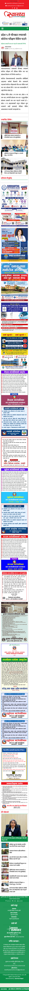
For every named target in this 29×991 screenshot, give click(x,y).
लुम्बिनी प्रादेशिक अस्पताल (10, 952)
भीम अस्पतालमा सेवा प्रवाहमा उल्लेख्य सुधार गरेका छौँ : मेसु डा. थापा (14, 839)
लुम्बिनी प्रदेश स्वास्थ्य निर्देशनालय (18, 951)
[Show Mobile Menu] (2, 28)
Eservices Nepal (19, 978)
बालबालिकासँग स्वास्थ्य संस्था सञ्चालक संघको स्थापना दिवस (18, 877)
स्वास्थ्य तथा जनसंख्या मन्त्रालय (13, 945)
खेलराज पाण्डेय (21, 954)
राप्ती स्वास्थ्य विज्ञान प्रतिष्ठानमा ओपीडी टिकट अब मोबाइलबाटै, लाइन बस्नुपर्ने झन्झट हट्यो (13, 173)
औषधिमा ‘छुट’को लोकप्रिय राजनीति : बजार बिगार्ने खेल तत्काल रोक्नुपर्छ (17, 845)
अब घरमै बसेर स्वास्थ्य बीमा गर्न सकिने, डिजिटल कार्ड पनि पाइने (18, 858)
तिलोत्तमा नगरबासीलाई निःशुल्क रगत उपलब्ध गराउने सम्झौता (17, 864)
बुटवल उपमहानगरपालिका (10, 954)
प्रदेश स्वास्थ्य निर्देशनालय (14, 946)
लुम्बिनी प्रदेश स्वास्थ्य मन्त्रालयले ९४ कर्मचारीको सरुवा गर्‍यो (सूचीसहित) (12, 136)
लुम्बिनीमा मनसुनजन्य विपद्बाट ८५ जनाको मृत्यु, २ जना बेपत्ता (13, 154)
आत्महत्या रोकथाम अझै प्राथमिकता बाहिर (17, 852)
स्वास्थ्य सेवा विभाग (14, 949)
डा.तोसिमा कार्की (21, 952)
